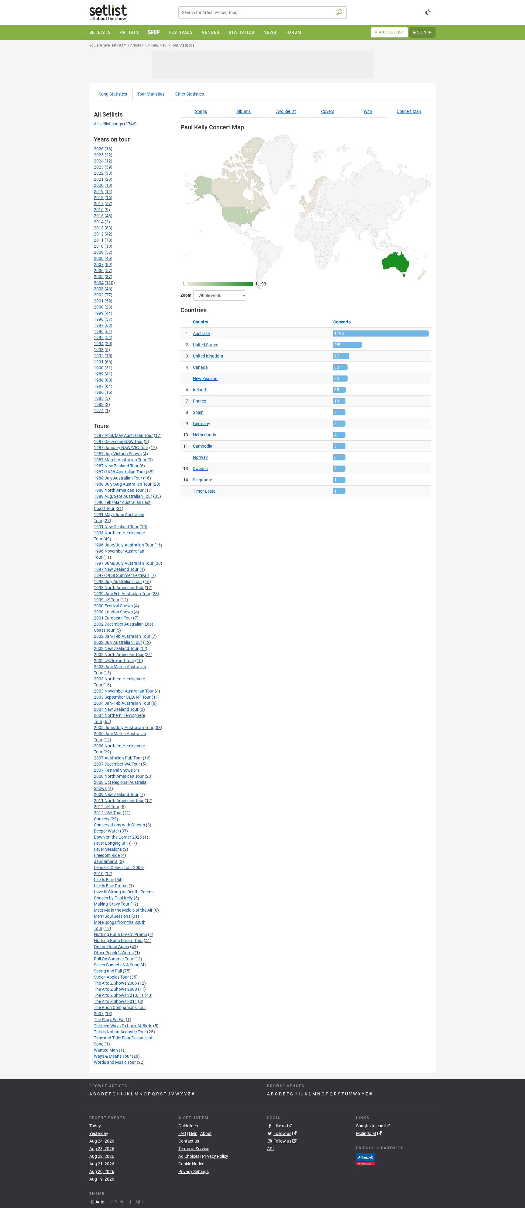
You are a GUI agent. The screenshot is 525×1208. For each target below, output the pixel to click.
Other (189, 94)
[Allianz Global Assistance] (365, 1158)
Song (113, 94)
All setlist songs (108, 123)
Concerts (342, 321)
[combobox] (262, 12)
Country (200, 321)
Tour (150, 94)
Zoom (185, 295)
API (270, 1148)
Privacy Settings (193, 1171)
